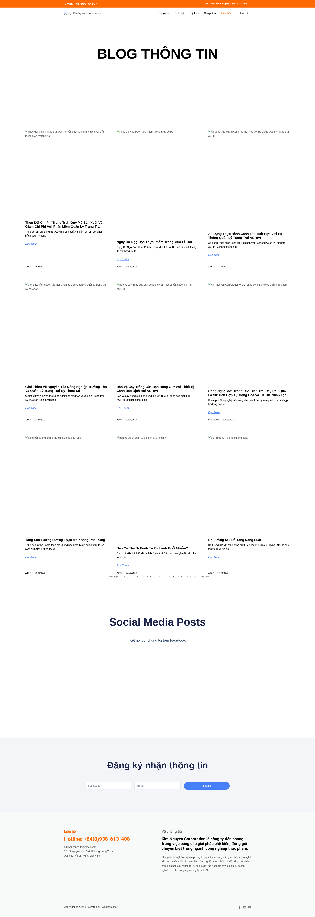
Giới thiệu (180, 13)
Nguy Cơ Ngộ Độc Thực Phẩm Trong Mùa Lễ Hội (154, 242)
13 (164, 577)
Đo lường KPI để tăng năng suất (234, 540)
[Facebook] (239, 907)
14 (169, 577)
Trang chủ (163, 13)
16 (178, 577)
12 (160, 577)
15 (173, 577)
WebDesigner (109, 906)
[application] (233, 13)
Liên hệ (244, 13)
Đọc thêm (31, 244)
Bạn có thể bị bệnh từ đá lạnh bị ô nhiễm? (152, 548)
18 (186, 577)
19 (191, 577)
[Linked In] (244, 907)
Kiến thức (226, 13)
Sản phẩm (210, 13)
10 (151, 577)
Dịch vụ (194, 13)
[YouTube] (249, 907)
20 (195, 577)
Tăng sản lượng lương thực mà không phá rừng (65, 540)
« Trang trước (112, 577)
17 (182, 577)
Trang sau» (204, 577)
